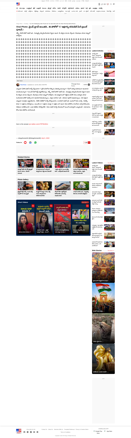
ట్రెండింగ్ (82, 8)
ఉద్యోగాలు (31, 11)
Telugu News (19, 23)
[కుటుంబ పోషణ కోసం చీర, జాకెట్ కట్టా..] (80, 219)
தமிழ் (73, 1)
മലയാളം (78, 1)
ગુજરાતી (62, 1)
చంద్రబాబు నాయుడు (100, 11)
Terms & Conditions (65, 432)
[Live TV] (107, 4)
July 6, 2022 (45, 138)
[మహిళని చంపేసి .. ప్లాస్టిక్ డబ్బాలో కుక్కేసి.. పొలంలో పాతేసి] (44, 219)
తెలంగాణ (44, 8)
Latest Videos (97, 163)
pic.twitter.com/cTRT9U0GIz (38, 124)
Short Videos (23, 202)
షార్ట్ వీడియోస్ (71, 8)
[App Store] (108, 432)
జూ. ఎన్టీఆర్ (86, 11)
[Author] (18, 84)
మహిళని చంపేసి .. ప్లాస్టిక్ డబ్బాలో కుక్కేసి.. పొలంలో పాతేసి (43, 231)
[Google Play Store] (98, 432)
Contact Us (44, 429)
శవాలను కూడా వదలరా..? (25, 232)
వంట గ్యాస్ (67, 11)
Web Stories (97, 250)
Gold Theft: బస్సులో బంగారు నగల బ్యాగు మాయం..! (62, 231)
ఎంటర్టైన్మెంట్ (29, 8)
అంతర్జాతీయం (61, 11)
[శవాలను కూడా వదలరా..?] (26, 219)
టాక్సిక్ (25, 11)
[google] (76, 84)
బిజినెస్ (59, 8)
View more (84, 202)
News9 (43, 1)
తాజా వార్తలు (22, 8)
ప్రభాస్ (80, 11)
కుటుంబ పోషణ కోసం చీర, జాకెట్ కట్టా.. (79, 231)
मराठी (56, 1)
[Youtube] (25, 142)
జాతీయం (77, 8)
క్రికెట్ (34, 8)
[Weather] (102, 4)
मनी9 (82, 1)
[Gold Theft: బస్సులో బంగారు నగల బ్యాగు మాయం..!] (62, 219)
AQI (105, 4)
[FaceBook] (24, 432)
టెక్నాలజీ (42, 11)
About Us (50, 429)
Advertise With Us (58, 429)
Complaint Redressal (69, 429)
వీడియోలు (54, 11)
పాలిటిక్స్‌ (100, 8)
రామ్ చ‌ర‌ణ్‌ (92, 11)
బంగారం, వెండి (75, 11)
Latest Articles (97, 51)
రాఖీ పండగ (20, 11)
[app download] (99, 4)
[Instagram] (31, 432)
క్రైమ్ (90, 8)
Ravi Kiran (23, 84)
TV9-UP (87, 1)
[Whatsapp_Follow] (35, 142)
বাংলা (66, 1)
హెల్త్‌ (86, 8)
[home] (17, 8)
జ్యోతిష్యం (36, 11)
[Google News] (37, 432)
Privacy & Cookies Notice (82, 429)
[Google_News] (30, 142)
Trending (26, 23)
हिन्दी (47, 1)
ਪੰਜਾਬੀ (69, 1)
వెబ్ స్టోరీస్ (64, 8)
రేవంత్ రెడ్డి (109, 11)
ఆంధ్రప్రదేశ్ (39, 8)
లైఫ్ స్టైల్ (49, 8)
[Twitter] (28, 432)
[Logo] (18, 4)
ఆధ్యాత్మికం (95, 8)
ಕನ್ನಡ (52, 1)
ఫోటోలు (54, 8)
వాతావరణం (47, 11)
